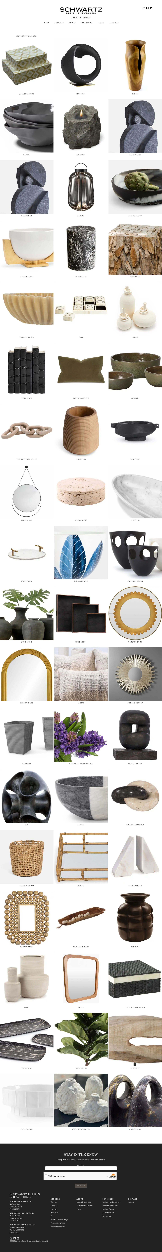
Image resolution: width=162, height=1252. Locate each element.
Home (46, 22)
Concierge (108, 1199)
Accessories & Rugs (58, 1223)
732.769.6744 (14, 1221)
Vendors (59, 22)
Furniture (54, 1205)
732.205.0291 (14, 1209)
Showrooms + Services (85, 1205)
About (72, 22)
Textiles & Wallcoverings (59, 1219)
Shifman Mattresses (58, 1226)
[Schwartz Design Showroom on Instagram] (144, 8)
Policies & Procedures (110, 1205)
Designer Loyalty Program (111, 1202)
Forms (101, 22)
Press (79, 1209)
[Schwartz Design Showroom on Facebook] (147, 8)
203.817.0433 (14, 1232)
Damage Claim (107, 1216)
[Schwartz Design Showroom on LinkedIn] (150, 8)
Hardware (54, 1212)
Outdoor (54, 1202)
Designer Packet (108, 1209)
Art (52, 1216)
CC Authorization (108, 1212)
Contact (114, 22)
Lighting (53, 1209)
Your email (81, 1165)
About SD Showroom (84, 1202)
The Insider (87, 22)
